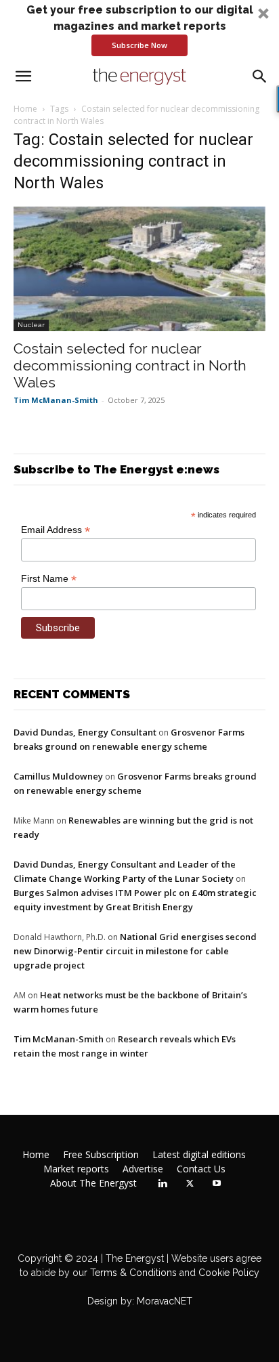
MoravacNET (164, 1301)
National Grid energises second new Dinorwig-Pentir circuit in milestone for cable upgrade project (135, 951)
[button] (139, 29)
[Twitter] (189, 1184)
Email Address (55, 530)
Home (25, 108)
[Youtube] (217, 1184)
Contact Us (201, 1169)
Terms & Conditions (132, 1272)
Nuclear (31, 324)
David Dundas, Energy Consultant (85, 732)
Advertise (143, 1169)
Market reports (76, 1169)
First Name (49, 578)
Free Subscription (101, 1155)
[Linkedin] (162, 1184)
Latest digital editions (199, 1155)
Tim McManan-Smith (56, 400)
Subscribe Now (139, 45)
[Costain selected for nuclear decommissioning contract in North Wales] (139, 269)
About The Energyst (93, 1183)
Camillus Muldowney (58, 776)
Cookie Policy (228, 1272)
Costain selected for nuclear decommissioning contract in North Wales (130, 365)
